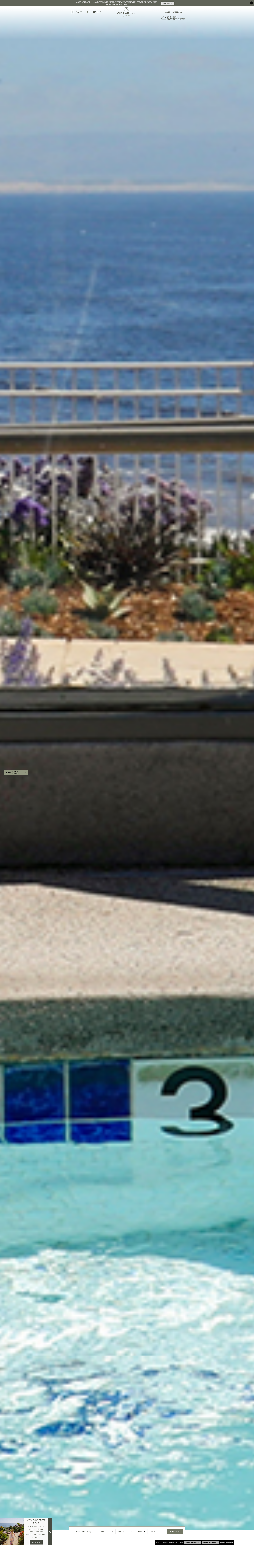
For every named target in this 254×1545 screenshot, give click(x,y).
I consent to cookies (192, 1542)
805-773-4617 (95, 12)
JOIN (167, 12)
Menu (78, 12)
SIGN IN (176, 12)
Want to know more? (210, 1542)
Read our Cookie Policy (226, 1542)
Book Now (175, 1531)
